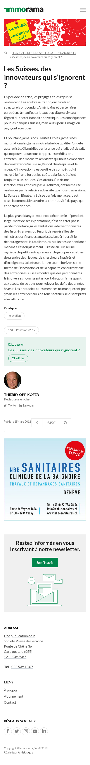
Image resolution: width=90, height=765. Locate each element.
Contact (10, 702)
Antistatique (25, 752)
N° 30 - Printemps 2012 (21, 330)
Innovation (14, 315)
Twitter (12, 405)
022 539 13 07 (22, 667)
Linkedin (28, 405)
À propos (11, 690)
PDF (52, 422)
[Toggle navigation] (83, 10)
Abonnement (13, 696)
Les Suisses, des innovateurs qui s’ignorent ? (44, 53)
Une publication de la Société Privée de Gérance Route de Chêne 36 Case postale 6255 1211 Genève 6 (23, 646)
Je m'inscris (45, 562)
